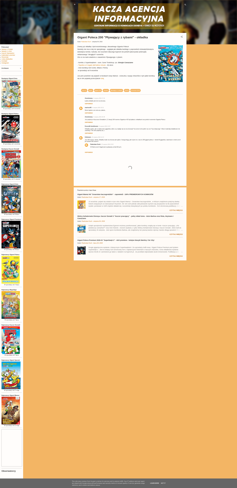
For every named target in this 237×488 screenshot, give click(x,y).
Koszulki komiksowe (91, 126)
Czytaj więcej (176, 210)
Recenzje (4, 57)
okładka (106, 90)
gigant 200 (98, 90)
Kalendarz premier (8, 55)
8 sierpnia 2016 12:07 (104, 126)
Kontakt (4, 61)
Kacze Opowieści (7, 53)
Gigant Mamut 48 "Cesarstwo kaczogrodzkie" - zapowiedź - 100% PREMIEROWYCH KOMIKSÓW (115, 194)
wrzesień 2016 (135, 90)
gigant (90, 90)
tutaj (102, 78)
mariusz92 (88, 107)
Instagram (5, 63)
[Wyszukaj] (185, 5)
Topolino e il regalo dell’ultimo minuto (92, 65)
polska (127, 90)
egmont (84, 90)
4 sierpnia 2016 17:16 (99, 98)
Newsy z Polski (7, 49)
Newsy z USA (6, 51)
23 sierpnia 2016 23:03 (107, 144)
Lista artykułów (6, 59)
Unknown (88, 137)
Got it (163, 483)
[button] (182, 37)
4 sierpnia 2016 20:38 (99, 117)
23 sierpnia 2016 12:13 (98, 137)
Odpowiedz (89, 103)
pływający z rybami (116, 90)
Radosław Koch (95, 144)
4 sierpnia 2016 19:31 (98, 107)
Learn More (154, 483)
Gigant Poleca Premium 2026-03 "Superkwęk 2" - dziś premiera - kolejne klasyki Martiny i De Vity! (115, 240)
